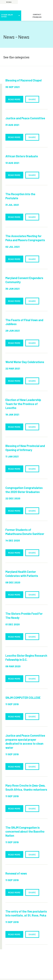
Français (37, 17)
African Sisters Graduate (21, 156)
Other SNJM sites (7, 16)
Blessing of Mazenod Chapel (23, 80)
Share (32, 99)
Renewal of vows (16, 873)
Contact (37, 14)
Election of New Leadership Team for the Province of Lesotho (23, 404)
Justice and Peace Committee (25, 118)
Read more (14, 99)
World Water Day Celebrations (24, 362)
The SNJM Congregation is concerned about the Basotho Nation (24, 831)
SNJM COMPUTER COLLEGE (22, 697)
